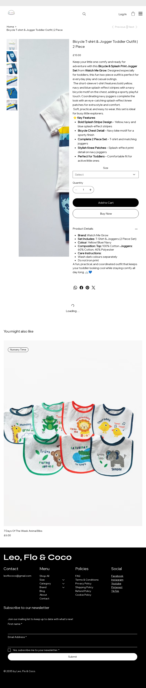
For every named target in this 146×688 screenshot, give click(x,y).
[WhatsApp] (75, 287)
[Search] (84, 14)
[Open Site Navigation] (140, 14)
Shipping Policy (84, 587)
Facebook (117, 576)
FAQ (77, 576)
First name (15, 624)
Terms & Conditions (87, 579)
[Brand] (63, 587)
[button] (133, 14)
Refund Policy (83, 591)
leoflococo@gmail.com (17, 575)
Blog (42, 591)
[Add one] (90, 189)
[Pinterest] (87, 287)
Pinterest (116, 587)
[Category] (63, 583)
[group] (73, 438)
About (43, 594)
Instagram (117, 579)
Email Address (17, 637)
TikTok (115, 591)
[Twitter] (93, 287)
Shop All (44, 576)
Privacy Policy (83, 583)
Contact (44, 598)
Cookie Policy (83, 594)
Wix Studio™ (56, 671)
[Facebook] (81, 287)
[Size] (63, 580)
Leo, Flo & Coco (38, 557)
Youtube (116, 583)
